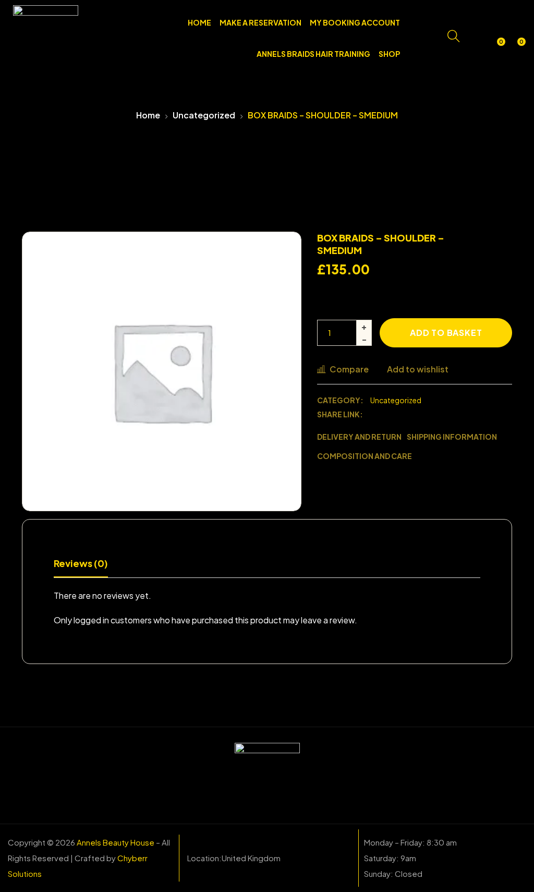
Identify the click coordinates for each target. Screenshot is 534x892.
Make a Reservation (260, 22)
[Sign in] (475, 38)
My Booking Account (355, 22)
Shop (389, 53)
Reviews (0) (81, 563)
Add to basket (446, 332)
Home (199, 22)
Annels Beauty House (115, 842)
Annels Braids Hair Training (313, 53)
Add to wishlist (417, 369)
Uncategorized (204, 115)
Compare (349, 369)
